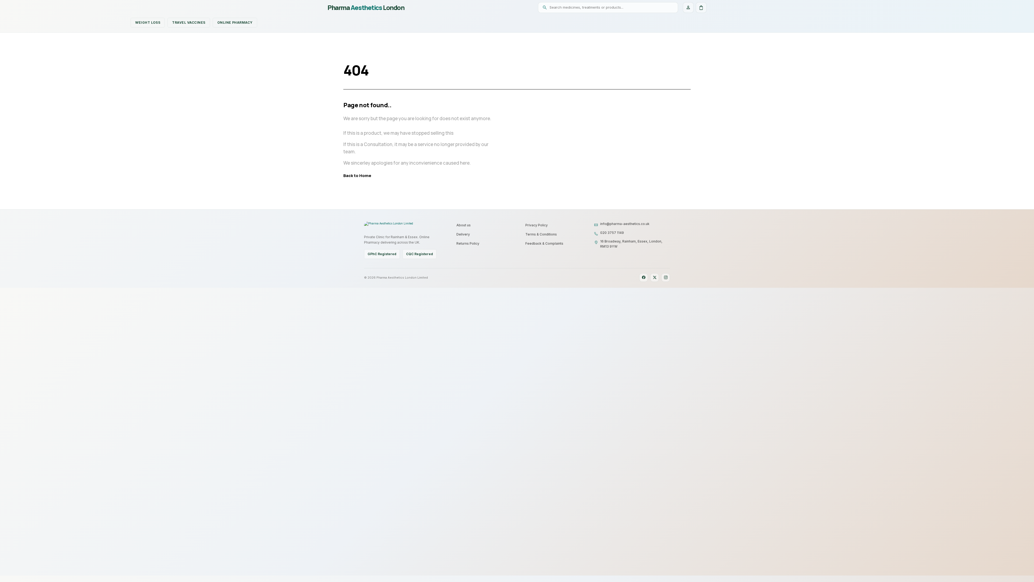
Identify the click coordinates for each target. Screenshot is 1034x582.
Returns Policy (467, 243)
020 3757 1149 (612, 233)
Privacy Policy (536, 225)
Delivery (463, 234)
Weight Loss (147, 22)
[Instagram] (665, 277)
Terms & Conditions (541, 234)
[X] (654, 277)
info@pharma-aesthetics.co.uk (624, 224)
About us (463, 225)
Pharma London (365, 7)
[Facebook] (643, 277)
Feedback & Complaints (544, 243)
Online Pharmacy (235, 22)
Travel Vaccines (188, 22)
